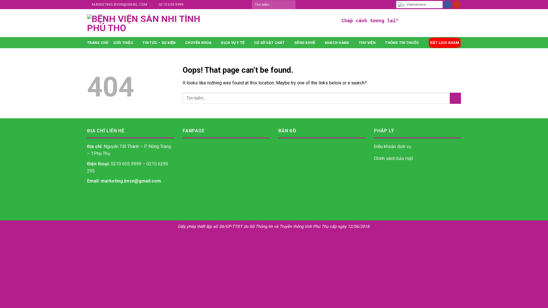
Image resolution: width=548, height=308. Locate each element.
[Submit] (291, 4)
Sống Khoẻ (304, 42)
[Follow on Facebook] (447, 4)
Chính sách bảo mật (393, 158)
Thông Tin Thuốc (402, 42)
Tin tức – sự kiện (159, 42)
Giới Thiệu (123, 42)
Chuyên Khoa (198, 42)
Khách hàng (337, 42)
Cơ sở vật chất (269, 42)
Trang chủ (97, 42)
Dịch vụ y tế (232, 42)
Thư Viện (367, 42)
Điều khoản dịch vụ (392, 146)
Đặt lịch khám (444, 42)
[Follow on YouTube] (456, 4)
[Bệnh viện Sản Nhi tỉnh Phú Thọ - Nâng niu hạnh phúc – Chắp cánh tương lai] (187, 23)
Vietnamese (415, 4)
